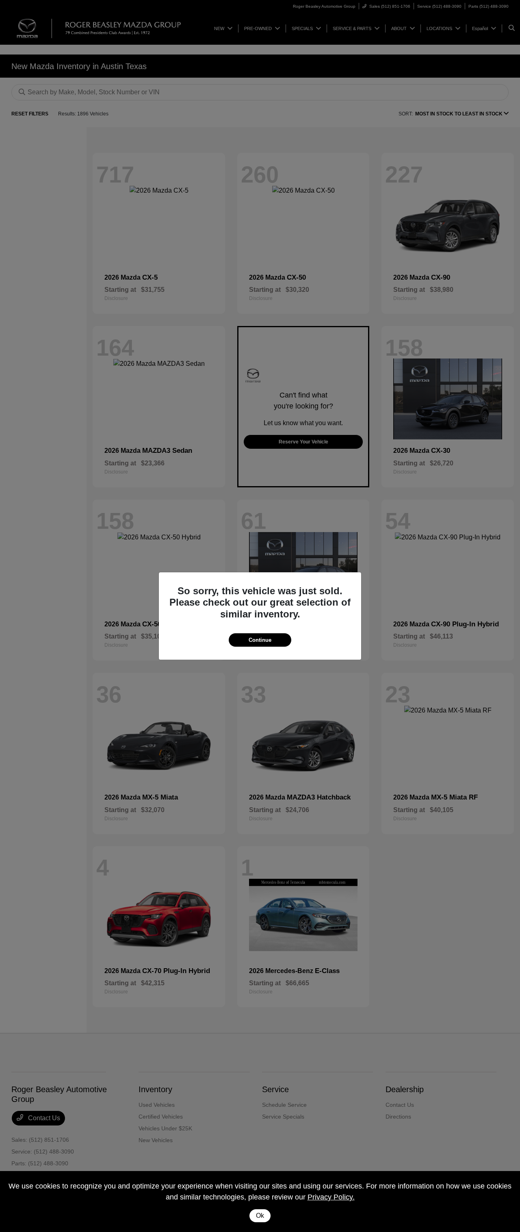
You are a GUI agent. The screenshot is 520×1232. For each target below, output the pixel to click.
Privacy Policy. (331, 1197)
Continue (260, 640)
